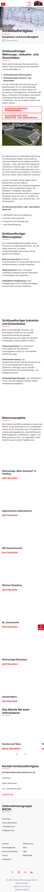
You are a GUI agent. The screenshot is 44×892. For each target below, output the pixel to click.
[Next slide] (25, 754)
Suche (4, 855)
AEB (24, 851)
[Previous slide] (17, 754)
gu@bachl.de (7, 794)
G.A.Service (26, 886)
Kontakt (41, 628)
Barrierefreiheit (22, 883)
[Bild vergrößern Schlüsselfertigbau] (22, 134)
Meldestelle (27, 855)
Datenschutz (28, 844)
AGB (25, 847)
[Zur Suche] (6, 4)
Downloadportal (8, 847)
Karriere (5, 844)
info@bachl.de (8, 830)
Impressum (6, 859)
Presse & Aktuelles (10, 851)
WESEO (26, 890)
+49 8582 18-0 (8, 826)
